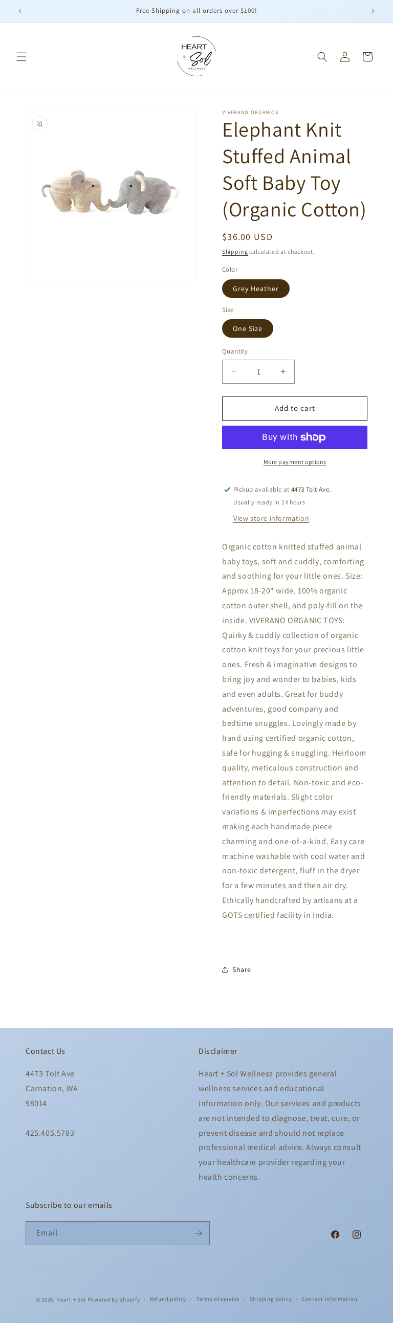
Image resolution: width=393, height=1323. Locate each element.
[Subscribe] (198, 1233)
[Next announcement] (373, 11)
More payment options (295, 462)
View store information (271, 518)
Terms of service (217, 1299)
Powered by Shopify (114, 1299)
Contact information (329, 1299)
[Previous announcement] (20, 11)
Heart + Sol (71, 1299)
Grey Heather (256, 288)
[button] (21, 57)
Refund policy (168, 1299)
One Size (248, 328)
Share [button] (241, 969)
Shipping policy (271, 1299)
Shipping (235, 251)
